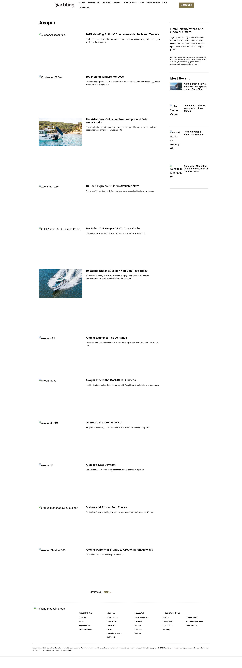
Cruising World (192, 617)
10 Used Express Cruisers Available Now (112, 186)
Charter (106, 3)
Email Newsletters (141, 617)
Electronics (130, 3)
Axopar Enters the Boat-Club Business (111, 380)
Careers (109, 629)
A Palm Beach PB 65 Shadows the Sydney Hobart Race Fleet (195, 86)
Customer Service (85, 629)
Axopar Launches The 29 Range (106, 337)
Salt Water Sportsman (194, 621)
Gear (141, 3)
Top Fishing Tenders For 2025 (105, 76)
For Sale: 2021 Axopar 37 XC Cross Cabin (113, 228)
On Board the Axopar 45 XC (104, 422)
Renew (81, 621)
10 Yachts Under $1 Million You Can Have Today (116, 270)
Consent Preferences (114, 633)
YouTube (138, 633)
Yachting (166, 629)
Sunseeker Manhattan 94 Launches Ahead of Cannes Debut (196, 169)
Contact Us (111, 625)
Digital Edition (84, 625)
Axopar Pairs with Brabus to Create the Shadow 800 (119, 549)
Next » (107, 591)
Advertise (84, 8)
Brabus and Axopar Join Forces (106, 507)
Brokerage (93, 3)
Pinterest (138, 629)
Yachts (81, 3)
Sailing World (168, 621)
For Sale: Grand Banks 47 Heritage (194, 133)
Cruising (117, 3)
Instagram (139, 625)
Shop (164, 3)
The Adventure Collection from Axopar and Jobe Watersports (117, 121)
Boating (166, 617)
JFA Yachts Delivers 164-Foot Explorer (194, 108)
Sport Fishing (168, 625)
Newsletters (153, 3)
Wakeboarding (191, 625)
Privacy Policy (177, 62)
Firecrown (175, 648)
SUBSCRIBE (186, 5)
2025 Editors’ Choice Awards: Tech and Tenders (122, 34)
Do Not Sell (111, 637)
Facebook (138, 621)
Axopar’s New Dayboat (100, 464)
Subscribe (82, 617)
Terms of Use (111, 621)
